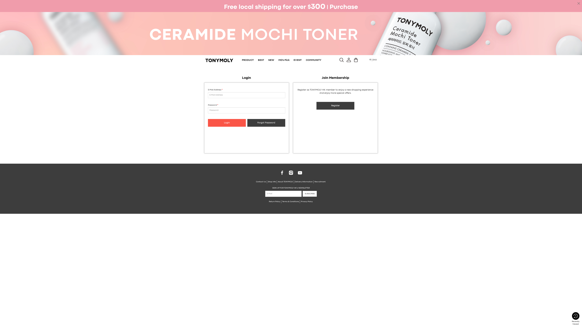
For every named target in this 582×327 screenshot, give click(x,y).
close (578, 3)
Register (335, 106)
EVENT (298, 60)
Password (212, 105)
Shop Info (272, 182)
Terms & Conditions (290, 201)
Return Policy (274, 201)
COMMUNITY (313, 60)
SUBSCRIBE (310, 194)
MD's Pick (283, 60)
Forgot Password (266, 123)
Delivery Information (304, 182)
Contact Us (261, 182)
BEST (261, 60)
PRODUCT (248, 60)
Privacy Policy (307, 201)
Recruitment (320, 182)
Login (227, 123)
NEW (271, 60)
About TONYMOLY (285, 182)
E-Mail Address (214, 90)
